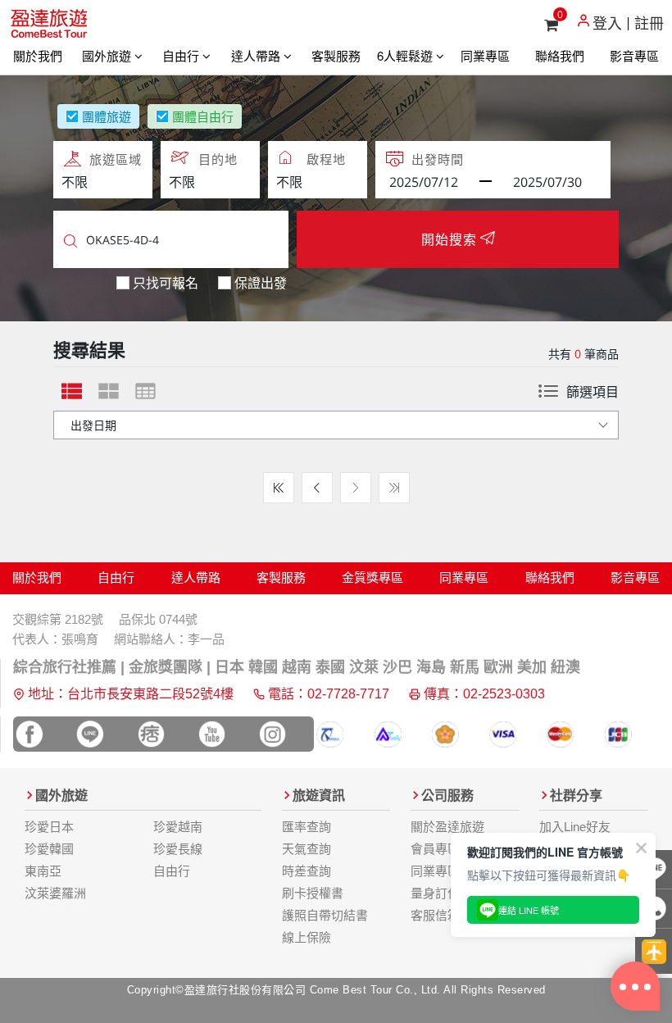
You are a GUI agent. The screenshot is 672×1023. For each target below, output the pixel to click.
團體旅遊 (106, 116)
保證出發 (260, 283)
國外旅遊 (108, 55)
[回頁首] (653, 951)
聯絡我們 (559, 55)
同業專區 (485, 55)
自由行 (182, 55)
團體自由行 (203, 116)
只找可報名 (165, 283)
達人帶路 (257, 55)
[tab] (71, 391)
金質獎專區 (372, 577)
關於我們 (37, 55)
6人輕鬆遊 (406, 55)
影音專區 (634, 55)
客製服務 (336, 55)
